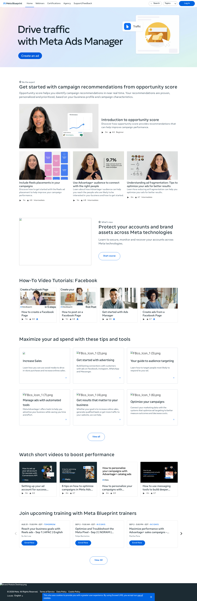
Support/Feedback (83, 4)
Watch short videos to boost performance (67, 455)
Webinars (39, 4)
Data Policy (61, 592)
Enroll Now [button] (29, 543)
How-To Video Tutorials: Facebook (58, 281)
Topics (167, 3)
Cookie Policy (74, 592)
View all (96, 437)
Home (30, 4)
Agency (67, 4)
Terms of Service (47, 592)
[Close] (151, 597)
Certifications (54, 4)
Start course (109, 256)
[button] (19, 596)
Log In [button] (187, 3)
